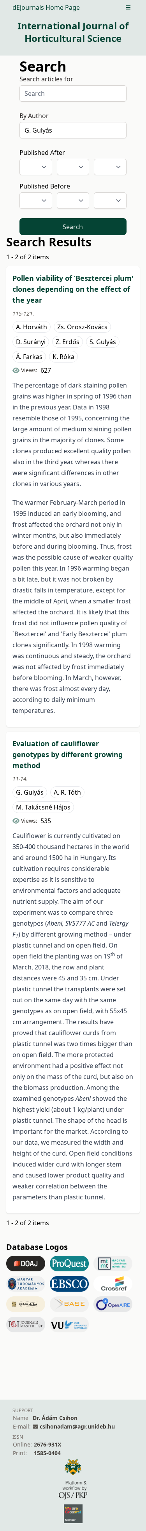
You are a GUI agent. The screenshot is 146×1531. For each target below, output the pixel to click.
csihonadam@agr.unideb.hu (77, 1426)
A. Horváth (31, 327)
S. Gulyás (103, 341)
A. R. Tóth (67, 792)
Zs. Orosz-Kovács (82, 327)
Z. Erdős (67, 341)
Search (73, 227)
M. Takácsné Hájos (43, 807)
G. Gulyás (30, 792)
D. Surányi (31, 341)
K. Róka (63, 356)
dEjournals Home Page (46, 7)
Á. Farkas (29, 356)
